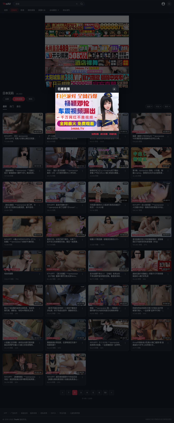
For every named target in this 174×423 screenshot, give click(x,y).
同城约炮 (112, 134)
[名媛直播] (87, 211)
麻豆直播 (104, 134)
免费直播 (95, 134)
